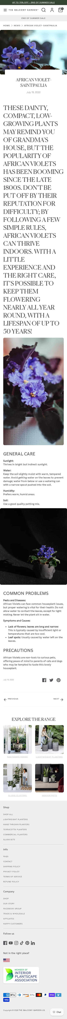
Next (57, 699)
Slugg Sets (9, 839)
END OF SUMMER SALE (33, 18)
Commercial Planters (15, 834)
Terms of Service (12, 876)
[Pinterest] (27, 942)
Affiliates (8, 919)
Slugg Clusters (17, 795)
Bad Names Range (17, 757)
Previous (12, 699)
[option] (33, 18)
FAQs (5, 856)
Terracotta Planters (15, 829)
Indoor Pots (49, 795)
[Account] (52, 8)
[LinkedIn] (33, 942)
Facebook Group (12, 909)
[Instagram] (16, 942)
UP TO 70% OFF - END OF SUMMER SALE (33, 2)
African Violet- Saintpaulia (40, 25)
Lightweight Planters (49, 757)
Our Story (8, 903)
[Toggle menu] (4, 10)
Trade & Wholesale (14, 914)
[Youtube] (11, 942)
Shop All (8, 814)
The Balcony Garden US (32, 1010)
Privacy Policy (11, 871)
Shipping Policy (11, 866)
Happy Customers (13, 924)
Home (6, 25)
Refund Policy (11, 882)
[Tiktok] (22, 942)
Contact (7, 861)
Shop (6, 898)
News (17, 25)
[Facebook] (5, 942)
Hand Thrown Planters (16, 824)
